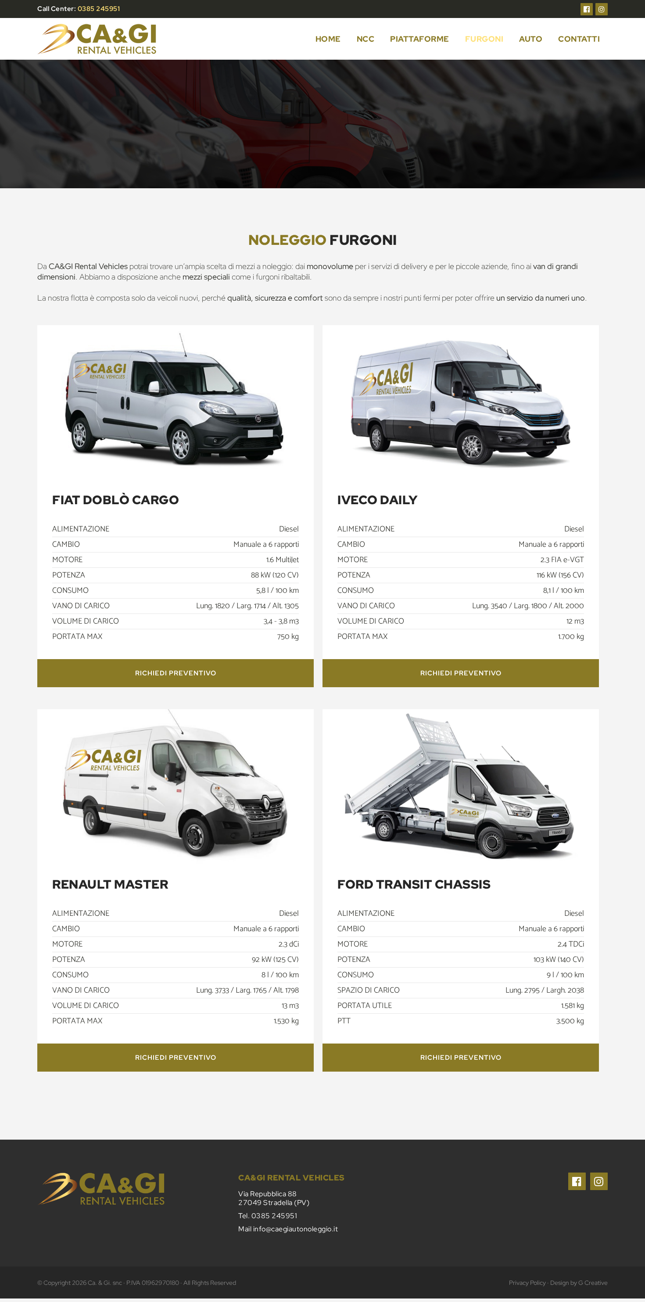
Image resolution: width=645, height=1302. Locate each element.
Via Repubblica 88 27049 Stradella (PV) (273, 1198)
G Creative (593, 1283)
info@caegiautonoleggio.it (295, 1229)
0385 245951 (99, 8)
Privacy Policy (527, 1283)
